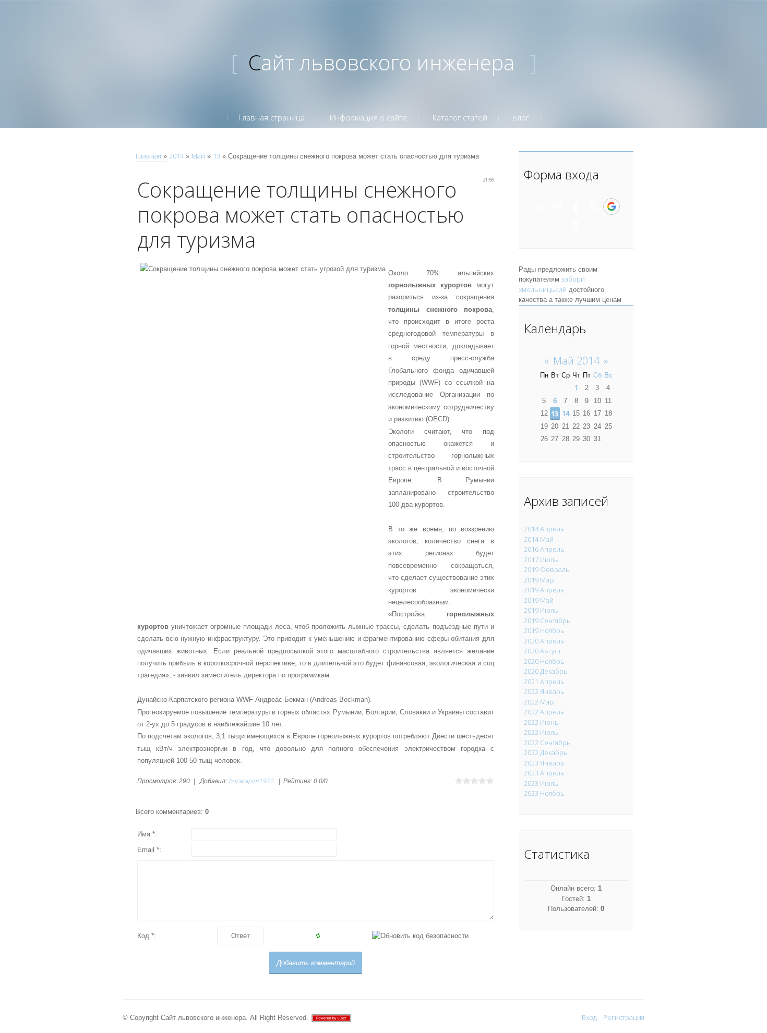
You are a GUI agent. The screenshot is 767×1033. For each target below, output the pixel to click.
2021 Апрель (544, 681)
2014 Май (539, 539)
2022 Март (540, 702)
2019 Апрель (544, 589)
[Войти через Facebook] (575, 206)
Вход (589, 1017)
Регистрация (623, 1017)
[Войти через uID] (540, 206)
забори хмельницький (552, 284)
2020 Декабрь (546, 671)
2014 (176, 156)
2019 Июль (541, 610)
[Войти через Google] (611, 206)
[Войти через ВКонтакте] (558, 206)
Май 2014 (576, 361)
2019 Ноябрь (544, 630)
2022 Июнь (541, 722)
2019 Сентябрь (547, 620)
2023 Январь (544, 763)
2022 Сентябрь (547, 742)
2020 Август (542, 650)
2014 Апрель (544, 528)
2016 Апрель (544, 549)
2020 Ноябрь (544, 661)
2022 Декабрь (546, 752)
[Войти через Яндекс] (593, 206)
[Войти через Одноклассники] (576, 225)
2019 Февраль (547, 569)
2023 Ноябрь (544, 793)
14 (565, 413)
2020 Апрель (544, 641)
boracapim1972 (251, 780)
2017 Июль (541, 559)
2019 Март (540, 580)
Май (198, 156)
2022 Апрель (544, 711)
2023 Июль (541, 783)
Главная (148, 156)
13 (216, 156)
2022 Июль (541, 732)
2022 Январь (544, 691)
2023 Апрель (544, 772)
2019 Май (539, 600)
